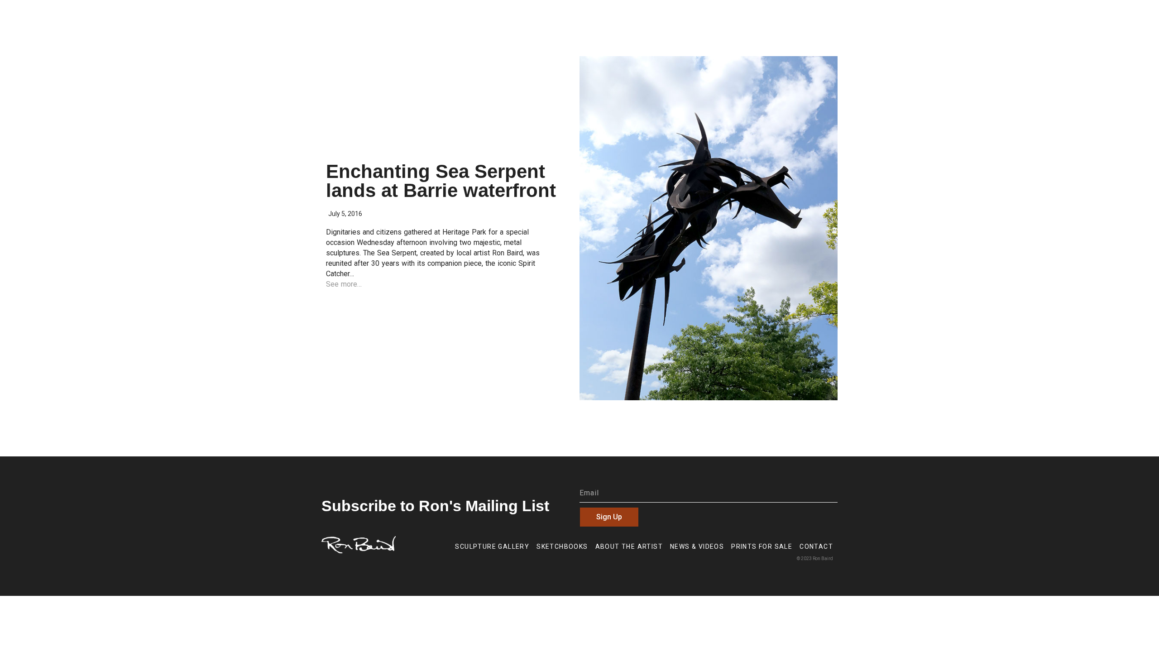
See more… (344, 284)
